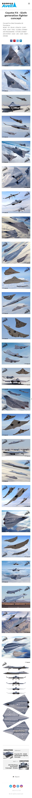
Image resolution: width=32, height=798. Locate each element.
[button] (16, 776)
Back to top (16, 790)
